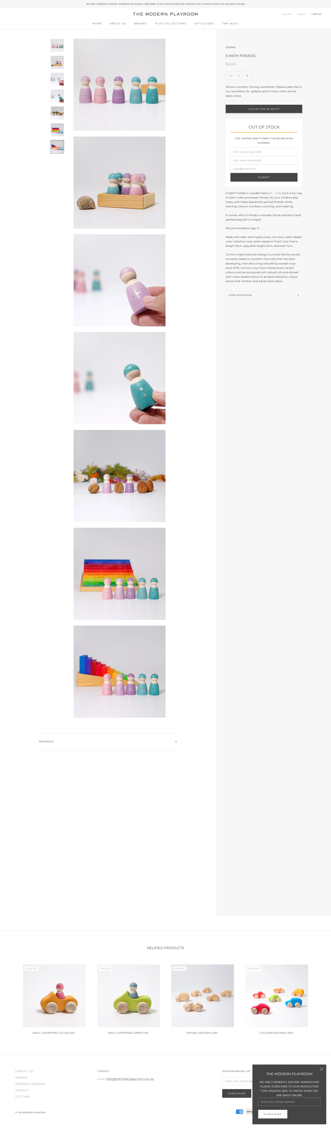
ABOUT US (118, 23)
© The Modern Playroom (30, 1112)
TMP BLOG (230, 23)
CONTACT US (24, 1071)
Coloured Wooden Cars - (276, 1032)
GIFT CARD (22, 1096)
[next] (319, 997)
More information (240, 295)
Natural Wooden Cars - (202, 1032)
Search (301, 14)
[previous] (12, 997)
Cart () (316, 14)
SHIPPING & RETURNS (30, 1084)
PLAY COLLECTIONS (170, 23)
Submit (264, 177)
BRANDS (140, 23)
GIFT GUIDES (204, 23)
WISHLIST (22, 1090)
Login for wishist (264, 108)
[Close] (321, 1069)
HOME (97, 23)
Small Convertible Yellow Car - (54, 1032)
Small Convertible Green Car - (128, 1032)
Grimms (230, 47)
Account (287, 14)
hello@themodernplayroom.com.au (130, 1079)
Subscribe (273, 1114)
